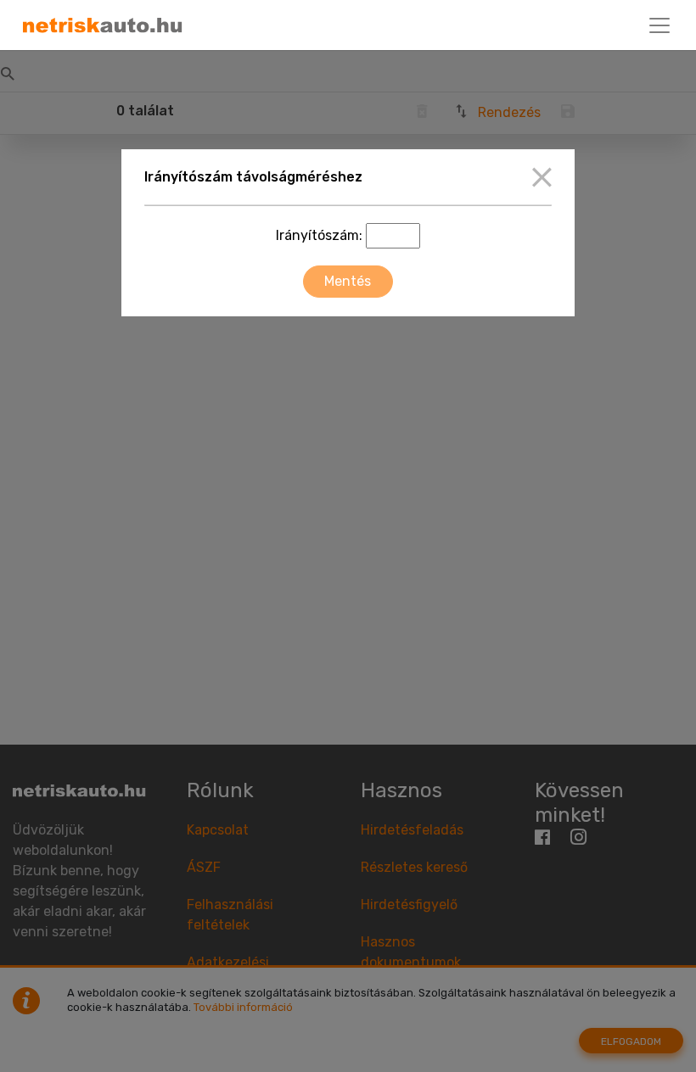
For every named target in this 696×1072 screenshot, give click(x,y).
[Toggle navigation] (659, 25)
